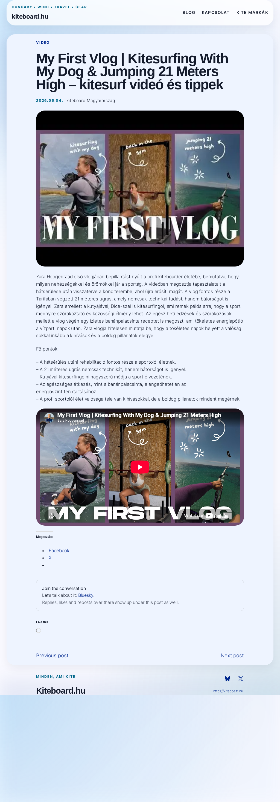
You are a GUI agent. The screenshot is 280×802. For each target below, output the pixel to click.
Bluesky (85, 595)
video (43, 42)
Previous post (52, 655)
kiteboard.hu (30, 16)
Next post (232, 655)
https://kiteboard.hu (228, 691)
